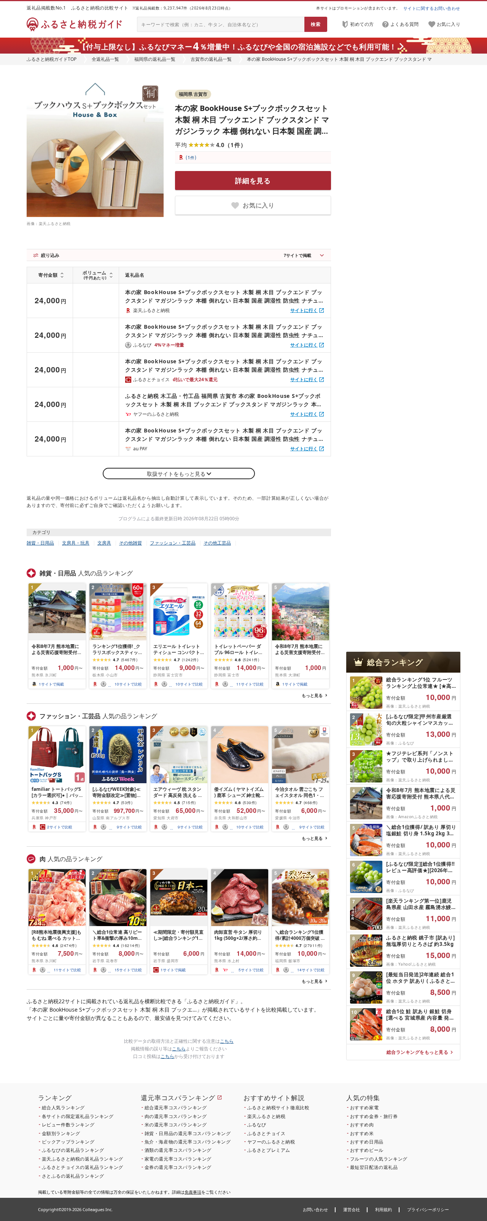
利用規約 (383, 1209)
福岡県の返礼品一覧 (154, 59)
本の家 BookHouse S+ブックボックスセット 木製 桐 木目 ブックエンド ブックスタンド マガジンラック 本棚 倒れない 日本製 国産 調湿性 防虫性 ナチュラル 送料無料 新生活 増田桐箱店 (252, 131)
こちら (227, 1041)
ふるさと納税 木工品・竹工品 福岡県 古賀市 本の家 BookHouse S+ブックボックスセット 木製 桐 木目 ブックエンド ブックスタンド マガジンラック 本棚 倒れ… (223, 400)
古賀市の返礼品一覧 (211, 59)
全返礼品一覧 (105, 59)
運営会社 (351, 1209)
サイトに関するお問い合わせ (431, 8)
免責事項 (193, 1192)
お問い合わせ (315, 1209)
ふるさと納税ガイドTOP (51, 59)
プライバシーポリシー (428, 1209)
